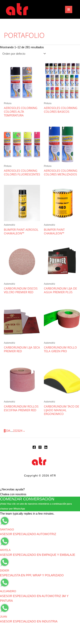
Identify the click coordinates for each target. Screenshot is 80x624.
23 (17, 430)
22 (14, 430)
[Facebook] (34, 447)
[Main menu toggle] (68, 9)
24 (20, 430)
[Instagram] (40, 447)
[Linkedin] (46, 447)
